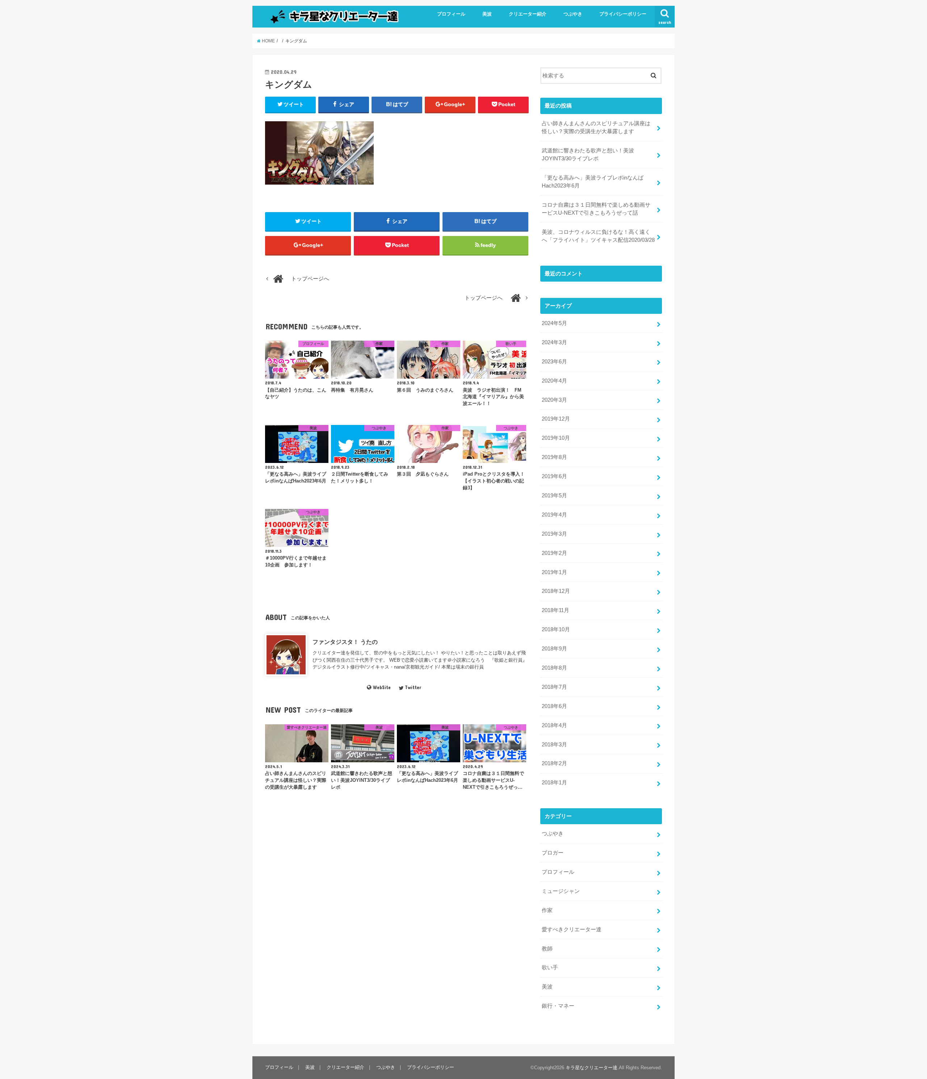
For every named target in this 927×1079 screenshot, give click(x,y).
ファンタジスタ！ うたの (345, 641)
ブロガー (552, 853)
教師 (547, 949)
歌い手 (550, 967)
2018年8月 (554, 668)
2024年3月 (554, 342)
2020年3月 (554, 400)
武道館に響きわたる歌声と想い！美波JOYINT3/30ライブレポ (588, 154)
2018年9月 (554, 649)
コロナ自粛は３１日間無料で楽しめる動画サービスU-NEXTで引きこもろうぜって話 (596, 209)
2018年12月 (556, 591)
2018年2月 (554, 763)
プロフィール (451, 14)
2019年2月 (554, 553)
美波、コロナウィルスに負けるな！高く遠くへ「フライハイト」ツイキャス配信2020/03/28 (598, 236)
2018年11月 (555, 610)
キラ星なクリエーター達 (591, 1067)
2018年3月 (554, 744)
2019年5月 (554, 495)
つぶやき (572, 14)
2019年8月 (554, 457)
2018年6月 (554, 706)
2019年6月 (554, 476)
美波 (487, 14)
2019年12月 (556, 419)
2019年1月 (554, 572)
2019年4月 (554, 515)
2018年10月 (556, 629)
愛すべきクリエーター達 (571, 929)
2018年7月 (554, 687)
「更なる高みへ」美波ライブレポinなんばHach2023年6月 (592, 182)
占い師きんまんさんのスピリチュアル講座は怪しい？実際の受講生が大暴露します (596, 127)
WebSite (381, 687)
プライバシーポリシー (622, 14)
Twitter (413, 687)
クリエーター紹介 (527, 14)
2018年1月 (554, 782)
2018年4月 (554, 725)
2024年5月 (554, 323)
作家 (547, 910)
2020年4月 (554, 381)
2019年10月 (556, 438)
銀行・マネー (558, 1006)
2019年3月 (554, 534)
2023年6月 (554, 361)
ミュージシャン (561, 891)
